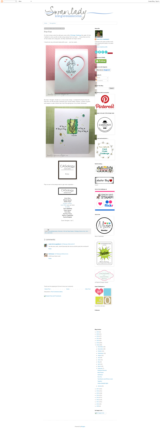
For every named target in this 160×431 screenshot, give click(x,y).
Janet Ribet (64, 205)
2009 (97, 406)
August (100, 355)
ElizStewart (51, 254)
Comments (100, 80)
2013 (97, 397)
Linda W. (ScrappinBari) (55, 244)
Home (45, 23)
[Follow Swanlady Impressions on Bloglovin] (103, 71)
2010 (97, 404)
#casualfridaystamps (53, 231)
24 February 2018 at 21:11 (61, 254)
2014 (97, 395)
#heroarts (60, 231)
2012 (97, 399)
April (99, 364)
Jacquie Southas (67, 203)
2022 (97, 336)
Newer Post (47, 289)
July (99, 357)
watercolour (49, 232)
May (99, 362)
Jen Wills (67, 207)
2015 (97, 393)
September (101, 353)
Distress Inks (82, 231)
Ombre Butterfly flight (103, 383)
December (100, 346)
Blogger (83, 426)
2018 (97, 345)
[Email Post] (48, 229)
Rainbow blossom (102, 370)
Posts (98, 77)
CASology (76, 231)
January (100, 386)
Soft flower (100, 374)
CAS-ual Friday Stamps (68, 231)
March (99, 366)
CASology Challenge (75, 35)
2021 (97, 338)
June (99, 359)
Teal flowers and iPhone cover (105, 379)
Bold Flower (101, 372)
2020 (97, 340)
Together (100, 381)
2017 (97, 388)
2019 (97, 342)
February (100, 368)
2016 (97, 391)
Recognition (53, 23)
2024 (97, 332)
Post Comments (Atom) (56, 291)
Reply (50, 248)
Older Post (87, 289)
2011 (97, 401)
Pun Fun (100, 377)
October (100, 351)
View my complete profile (101, 47)
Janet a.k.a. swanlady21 (103, 39)
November (100, 349)
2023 (97, 334)
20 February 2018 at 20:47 (68, 244)
